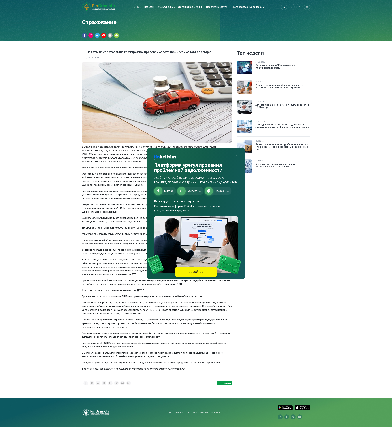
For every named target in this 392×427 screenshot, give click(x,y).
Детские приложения (197, 412)
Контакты (216, 412)
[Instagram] (128, 383)
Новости (149, 6)
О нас (136, 6)
